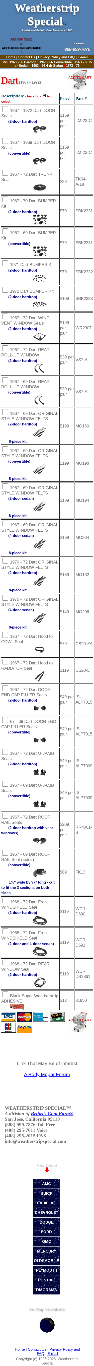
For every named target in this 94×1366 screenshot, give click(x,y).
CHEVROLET (46, 1212)
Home (10, 57)
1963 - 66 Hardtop (23, 62)
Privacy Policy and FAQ (56, 57)
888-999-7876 (68, 49)
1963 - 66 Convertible (55, 62)
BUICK (47, 1193)
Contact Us (26, 57)
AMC (46, 1184)
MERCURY (46, 1251)
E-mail (83, 57)
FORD (46, 1232)
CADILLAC (46, 1203)
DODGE (47, 1222)
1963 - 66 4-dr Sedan (47, 66)
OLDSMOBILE (46, 1261)
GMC (46, 1241)
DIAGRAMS (46, 1290)
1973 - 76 (72, 66)
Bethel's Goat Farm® (52, 1113)
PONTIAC (46, 1280)
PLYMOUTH (46, 1270)
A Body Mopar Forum (47, 1074)
